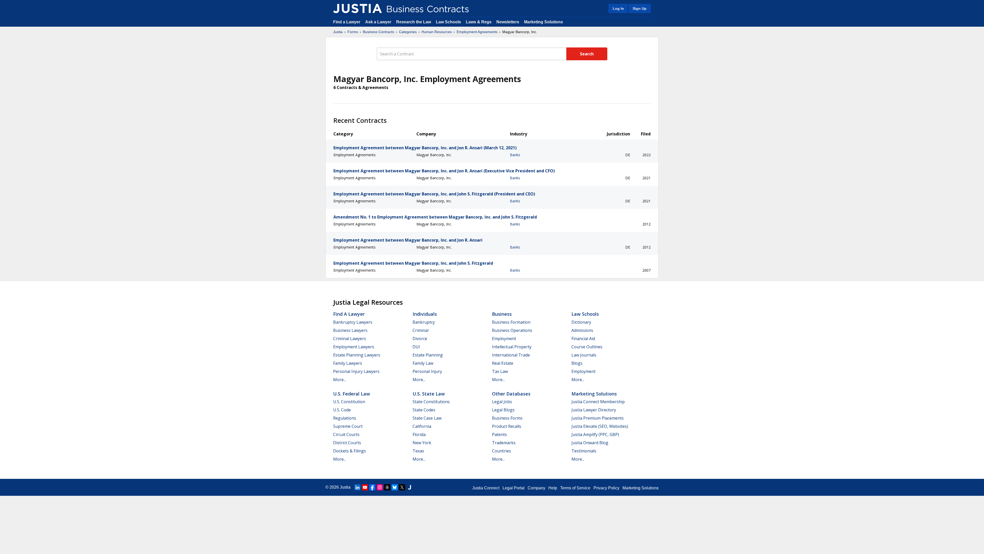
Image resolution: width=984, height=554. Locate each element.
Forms (352, 32)
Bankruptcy (424, 322)
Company (536, 488)
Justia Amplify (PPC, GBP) (595, 434)
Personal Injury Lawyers (356, 371)
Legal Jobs (502, 401)
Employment (504, 338)
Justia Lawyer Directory (593, 410)
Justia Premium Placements (597, 418)
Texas (418, 451)
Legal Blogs (503, 410)
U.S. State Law (429, 394)
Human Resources (437, 32)
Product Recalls (506, 426)
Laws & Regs (478, 22)
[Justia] (357, 8)
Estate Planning (428, 355)
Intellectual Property (511, 347)
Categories (408, 32)
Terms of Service (575, 488)
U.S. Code (342, 410)
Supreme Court (348, 426)
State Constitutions (431, 401)
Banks (515, 154)
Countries (501, 451)
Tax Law (500, 371)
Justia (338, 32)
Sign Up (640, 8)
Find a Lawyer (346, 22)
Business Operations (512, 330)
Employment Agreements (477, 32)
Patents (499, 434)
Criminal (420, 330)
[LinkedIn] (357, 487)
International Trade (511, 355)
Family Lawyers (347, 363)
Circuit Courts (346, 434)
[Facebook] (372, 487)
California (422, 426)
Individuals (425, 314)
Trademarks (504, 443)
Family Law (423, 363)
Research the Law (413, 22)
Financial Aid (583, 338)
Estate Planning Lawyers (356, 355)
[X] (402, 487)
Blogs (576, 363)
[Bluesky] (395, 487)
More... (339, 379)
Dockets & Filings (349, 451)
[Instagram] (380, 487)
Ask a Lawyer (378, 22)
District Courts (347, 443)
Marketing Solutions (543, 22)
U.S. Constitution (349, 401)
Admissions (582, 330)
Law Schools (448, 22)
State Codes (424, 410)
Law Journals (583, 355)
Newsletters (507, 22)
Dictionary (581, 322)
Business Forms (507, 418)
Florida (419, 434)
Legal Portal (514, 488)
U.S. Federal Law (351, 394)
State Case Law (427, 418)
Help (552, 488)
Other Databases (511, 394)
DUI (416, 347)
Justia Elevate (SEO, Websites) (599, 426)
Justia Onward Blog (589, 443)
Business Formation (511, 322)
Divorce (420, 338)
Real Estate (502, 363)
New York (422, 443)
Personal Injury (427, 371)
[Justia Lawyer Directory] (409, 487)
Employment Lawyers (353, 347)
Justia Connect (485, 488)
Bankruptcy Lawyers (352, 322)
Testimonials (583, 451)
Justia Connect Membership (598, 401)
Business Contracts (378, 32)
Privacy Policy (606, 488)
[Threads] (387, 487)
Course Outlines (586, 347)
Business (502, 314)
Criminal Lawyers (349, 338)
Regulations (344, 418)
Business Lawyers (350, 330)
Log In (618, 8)
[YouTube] (365, 487)
